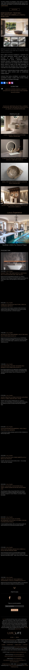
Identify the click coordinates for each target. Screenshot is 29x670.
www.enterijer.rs (17, 658)
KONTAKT (25, 644)
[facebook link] (9, 598)
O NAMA (3, 644)
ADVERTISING (10, 644)
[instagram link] (19, 598)
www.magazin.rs (18, 654)
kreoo (3, 35)
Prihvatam (14, 9)
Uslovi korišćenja (12, 665)
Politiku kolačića (4, 5)
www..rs (13, 652)
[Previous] (2, 27)
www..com (21, 652)
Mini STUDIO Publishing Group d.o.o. (8, 639)
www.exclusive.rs (19, 656)
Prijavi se (14, 610)
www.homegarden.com (9, 660)
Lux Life (4, 619)
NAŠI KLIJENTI (18, 644)
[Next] (27, 27)
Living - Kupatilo (9, 271)
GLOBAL (12, 637)
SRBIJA (17, 637)
